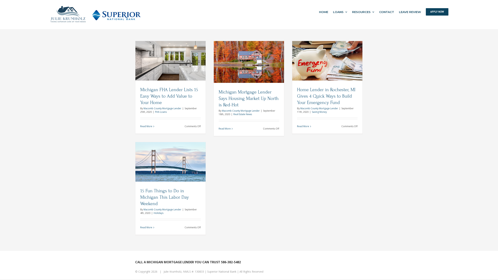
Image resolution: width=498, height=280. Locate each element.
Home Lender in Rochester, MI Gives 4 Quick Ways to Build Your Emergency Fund (326, 96)
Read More (146, 126)
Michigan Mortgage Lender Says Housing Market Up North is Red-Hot (249, 98)
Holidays (158, 213)
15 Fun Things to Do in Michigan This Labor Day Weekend (164, 197)
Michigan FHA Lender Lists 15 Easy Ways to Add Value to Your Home (169, 96)
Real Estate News (242, 114)
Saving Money (319, 112)
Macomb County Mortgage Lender (162, 108)
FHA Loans (161, 112)
